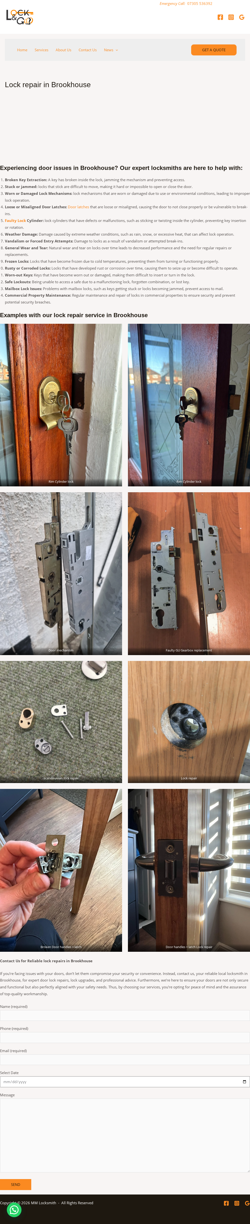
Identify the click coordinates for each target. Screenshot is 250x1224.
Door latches (78, 206)
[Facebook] (220, 17)
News (108, 49)
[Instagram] (231, 17)
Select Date (9, 1072)
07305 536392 (199, 3)
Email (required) (13, 1050)
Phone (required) (14, 1028)
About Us (63, 49)
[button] (115, 49)
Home (22, 49)
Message (7, 1094)
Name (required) (13, 1006)
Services (41, 49)
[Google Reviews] (242, 17)
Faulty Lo (13, 220)
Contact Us (88, 49)
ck (24, 220)
